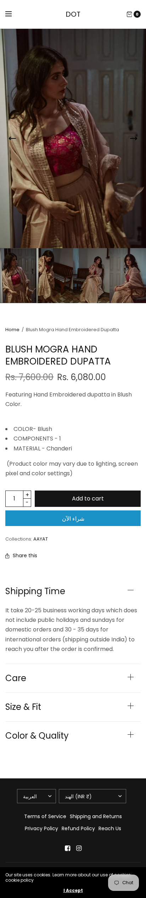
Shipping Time (35, 591)
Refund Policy (78, 828)
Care (15, 678)
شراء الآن (73, 519)
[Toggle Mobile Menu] (13, 14)
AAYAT (40, 539)
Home (12, 329)
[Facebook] (67, 848)
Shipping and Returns (96, 816)
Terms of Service (45, 816)
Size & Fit (23, 707)
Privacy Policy (41, 828)
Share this (25, 555)
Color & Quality (37, 736)
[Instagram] (78, 848)
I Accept (73, 890)
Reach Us (110, 828)
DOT (73, 14)
